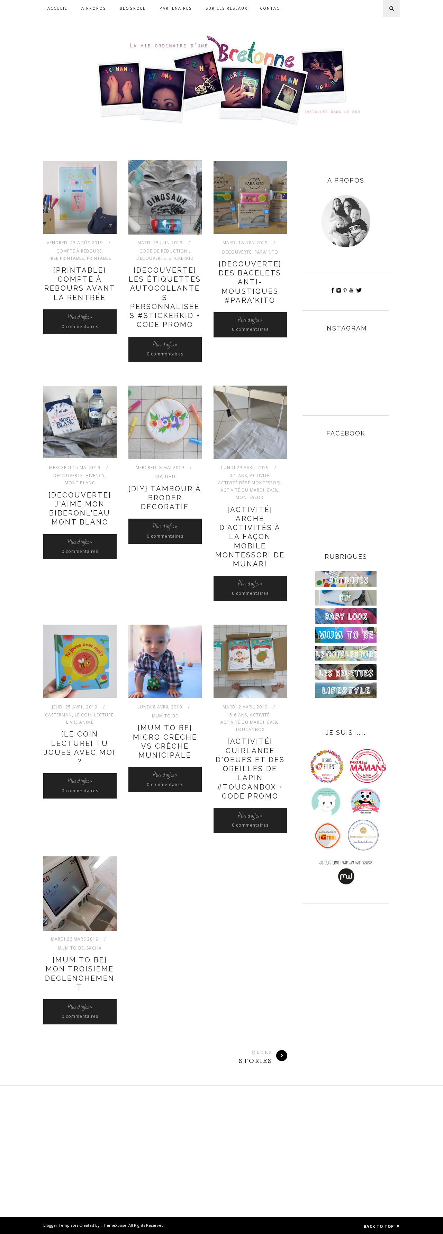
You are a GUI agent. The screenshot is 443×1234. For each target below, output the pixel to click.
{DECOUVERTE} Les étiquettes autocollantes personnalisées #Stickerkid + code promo (165, 297)
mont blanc (80, 483)
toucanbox (250, 729)
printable (99, 258)
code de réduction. (164, 251)
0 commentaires (80, 326)
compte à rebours (79, 251)
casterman (58, 715)
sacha (94, 948)
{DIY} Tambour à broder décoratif (164, 498)
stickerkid (181, 258)
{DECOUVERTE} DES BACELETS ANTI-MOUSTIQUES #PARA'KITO (250, 282)
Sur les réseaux (226, 8)
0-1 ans (238, 475)
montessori (250, 497)
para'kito (266, 252)
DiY (158, 476)
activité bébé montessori (249, 483)
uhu (170, 476)
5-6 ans (238, 715)
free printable (66, 258)
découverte (151, 258)
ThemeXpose (114, 1225)
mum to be (165, 716)
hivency (95, 475)
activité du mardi (242, 490)
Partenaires (176, 8)
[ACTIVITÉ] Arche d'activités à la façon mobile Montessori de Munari (250, 536)
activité (260, 475)
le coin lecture (94, 715)
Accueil (57, 8)
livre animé (79, 722)
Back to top (379, 1226)
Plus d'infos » (79, 317)
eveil (273, 490)
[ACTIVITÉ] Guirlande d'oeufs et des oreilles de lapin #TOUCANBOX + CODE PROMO (250, 768)
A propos (93, 8)
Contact (271, 8)
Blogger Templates (60, 1225)
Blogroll (133, 8)
